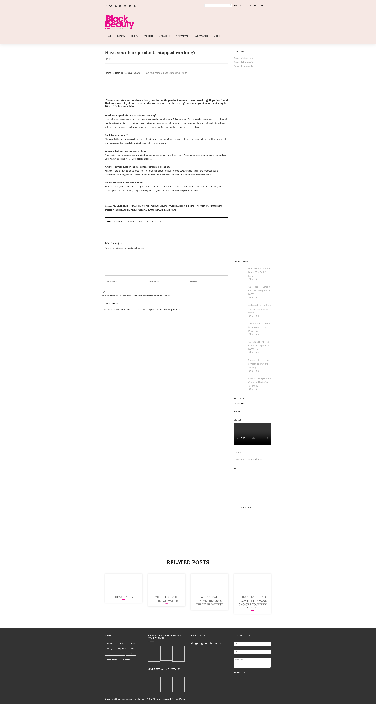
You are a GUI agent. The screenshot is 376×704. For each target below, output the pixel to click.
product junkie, (158, 210)
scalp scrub (170, 210)
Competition (121, 649)
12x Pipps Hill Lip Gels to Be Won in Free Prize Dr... (259, 327)
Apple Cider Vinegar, (177, 206)
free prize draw (112, 659)
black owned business (115, 654)
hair (132, 649)
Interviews (181, 36)
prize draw (127, 659)
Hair (108, 36)
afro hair (132, 643)
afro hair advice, (142, 206)
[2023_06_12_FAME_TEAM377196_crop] (166, 653)
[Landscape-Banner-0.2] (196, 32)
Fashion (148, 36)
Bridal (134, 36)
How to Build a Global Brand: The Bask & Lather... (259, 272)
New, (149, 210)
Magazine (164, 36)
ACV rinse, (121, 206)
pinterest (143, 222)
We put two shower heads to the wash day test (209, 600)
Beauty (121, 36)
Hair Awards (201, 36)
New (122, 643)
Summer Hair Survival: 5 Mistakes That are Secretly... (259, 363)
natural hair (111, 643)
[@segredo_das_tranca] (178, 684)
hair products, (202, 206)
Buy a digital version (244, 62)
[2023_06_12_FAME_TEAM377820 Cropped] (178, 654)
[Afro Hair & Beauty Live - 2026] (252, 141)
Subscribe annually (243, 66)
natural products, (138, 210)
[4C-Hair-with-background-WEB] (252, 499)
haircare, (125, 210)
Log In (237, 5)
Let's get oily (123, 597)
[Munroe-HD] (252, 537)
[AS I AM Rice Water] (252, 216)
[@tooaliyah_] (166, 684)
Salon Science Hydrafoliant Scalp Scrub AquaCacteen (151, 170)
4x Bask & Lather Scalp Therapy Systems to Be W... (259, 309)
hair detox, (191, 206)
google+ (156, 222)
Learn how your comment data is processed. (161, 309)
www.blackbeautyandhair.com (131, 699)
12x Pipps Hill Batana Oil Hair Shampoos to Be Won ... (259, 290)
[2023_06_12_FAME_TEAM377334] (154, 654)
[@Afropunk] (154, 684)
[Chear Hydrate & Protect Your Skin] (252, 253)
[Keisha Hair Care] (252, 178)
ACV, (115, 206)
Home (108, 72)
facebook (117, 222)
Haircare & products (130, 72)
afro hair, (129, 206)
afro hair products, (159, 206)
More (217, 36)
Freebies (131, 654)
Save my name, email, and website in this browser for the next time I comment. (137, 295)
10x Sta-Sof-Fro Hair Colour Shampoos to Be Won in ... (258, 345)
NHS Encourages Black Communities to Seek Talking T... (259, 382)
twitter (130, 222)
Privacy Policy (178, 699)
